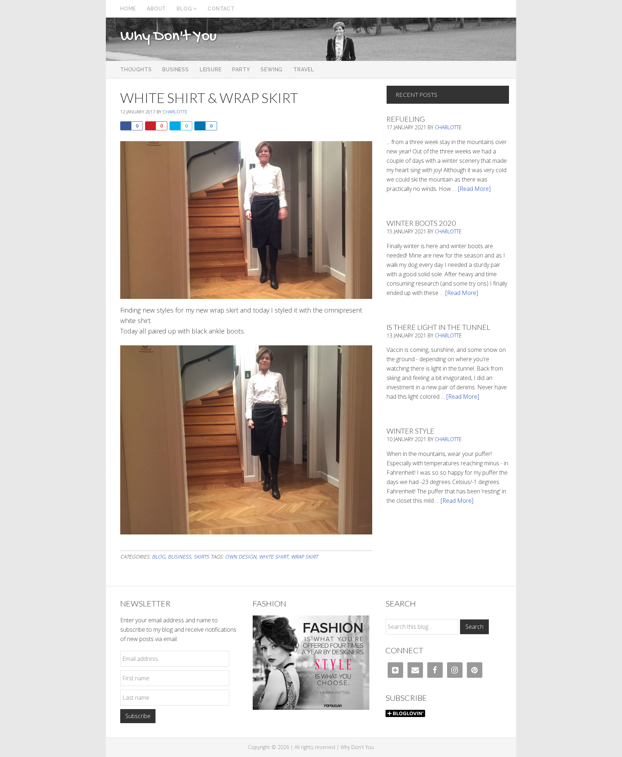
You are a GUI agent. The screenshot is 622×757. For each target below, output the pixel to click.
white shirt (273, 556)
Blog (158, 556)
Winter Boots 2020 (421, 223)
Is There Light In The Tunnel (438, 327)
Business (179, 556)
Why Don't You (168, 36)
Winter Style (410, 430)
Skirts (201, 556)
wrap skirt (304, 556)
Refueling (406, 119)
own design (240, 556)
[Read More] (474, 189)
